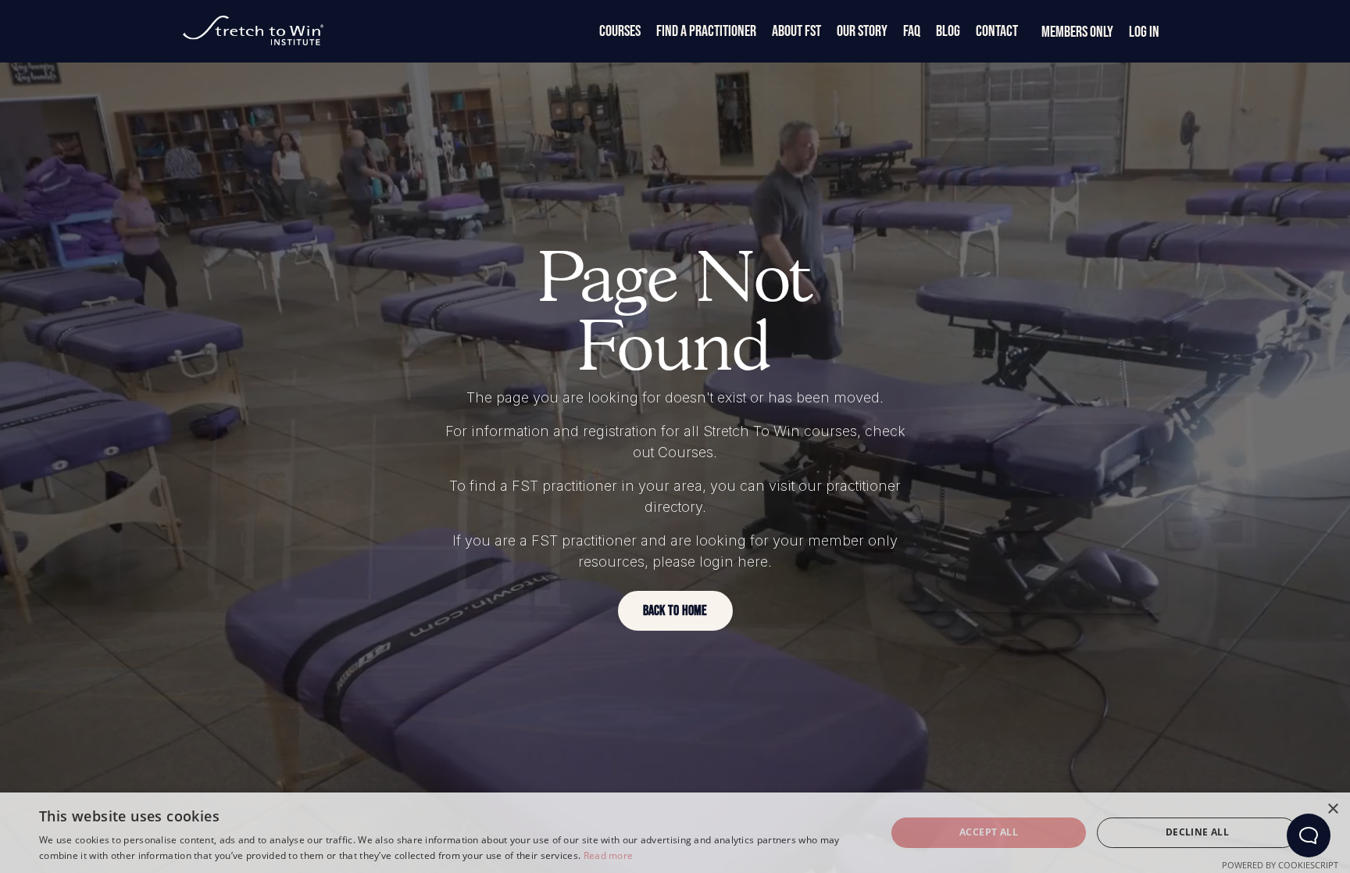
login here (733, 561)
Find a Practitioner (706, 31)
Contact (997, 31)
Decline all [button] (1197, 832)
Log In (1144, 32)
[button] (675, 611)
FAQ (911, 31)
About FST (796, 31)
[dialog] (675, 832)
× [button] (1332, 809)
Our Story (862, 31)
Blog (948, 31)
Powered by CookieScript (1280, 865)
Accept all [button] (988, 832)
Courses (620, 31)
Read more (609, 855)
